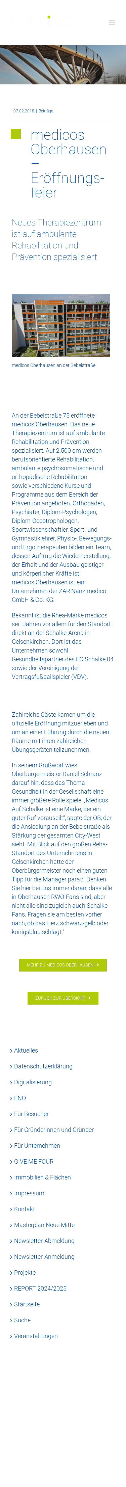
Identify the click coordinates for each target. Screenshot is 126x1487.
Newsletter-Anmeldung (44, 1256)
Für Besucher (31, 1113)
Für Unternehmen (37, 1145)
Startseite (27, 1304)
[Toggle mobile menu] (112, 22)
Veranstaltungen (36, 1335)
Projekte (25, 1272)
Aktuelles (26, 1050)
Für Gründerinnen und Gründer (54, 1129)
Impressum (29, 1193)
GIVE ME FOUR (33, 1161)
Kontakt (24, 1209)
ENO (20, 1097)
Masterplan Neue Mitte (44, 1224)
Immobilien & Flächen (42, 1177)
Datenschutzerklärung (43, 1066)
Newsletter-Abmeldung (44, 1240)
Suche (22, 1320)
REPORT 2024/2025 (40, 1288)
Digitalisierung (33, 1082)
